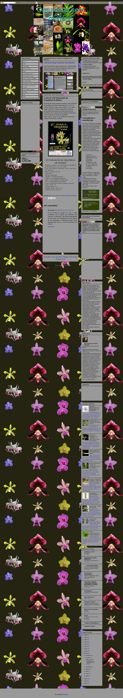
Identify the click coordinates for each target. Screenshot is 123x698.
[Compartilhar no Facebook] (53, 198)
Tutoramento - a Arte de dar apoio (94, 506)
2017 (85, 646)
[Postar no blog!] (50, 198)
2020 (85, 639)
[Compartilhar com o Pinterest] (55, 198)
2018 (85, 644)
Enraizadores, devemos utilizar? (94, 494)
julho (87, 671)
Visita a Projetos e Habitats (29, 78)
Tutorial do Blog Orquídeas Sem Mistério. (59, 63)
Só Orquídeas (88, 591)
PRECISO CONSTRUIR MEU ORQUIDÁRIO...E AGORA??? (94, 408)
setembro (88, 666)
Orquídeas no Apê (89, 551)
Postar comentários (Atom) (63, 265)
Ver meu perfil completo (89, 379)
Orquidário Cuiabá (89, 626)
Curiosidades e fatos (28, 73)
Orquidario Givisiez (89, 601)
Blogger (65, 694)
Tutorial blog (26, 66)
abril (87, 676)
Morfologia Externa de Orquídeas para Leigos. (94, 452)
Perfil (24, 64)
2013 (85, 678)
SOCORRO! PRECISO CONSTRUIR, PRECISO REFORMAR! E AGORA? (91, 583)
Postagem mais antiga (69, 257)
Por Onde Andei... (27, 81)
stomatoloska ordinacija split (91, 592)
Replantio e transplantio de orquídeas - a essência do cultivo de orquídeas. (94, 437)
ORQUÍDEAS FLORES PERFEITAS (90, 558)
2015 (85, 651)
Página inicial (60, 259)
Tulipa (86, 615)
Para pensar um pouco (28, 76)
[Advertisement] (91, 269)
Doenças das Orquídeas (92, 519)
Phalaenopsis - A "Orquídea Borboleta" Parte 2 (95, 422)
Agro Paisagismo (89, 597)
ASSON (69, 105)
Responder (51, 226)
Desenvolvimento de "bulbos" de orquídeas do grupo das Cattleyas (94, 465)
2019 (85, 642)
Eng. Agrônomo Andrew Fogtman (61, 195)
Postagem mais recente (52, 257)
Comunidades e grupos (28, 89)
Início (24, 61)
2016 (85, 648)
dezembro (88, 655)
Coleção (86, 610)
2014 (85, 653)
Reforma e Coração (89, 586)
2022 (85, 635)
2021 (85, 637)
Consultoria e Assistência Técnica (29, 86)
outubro (88, 657)
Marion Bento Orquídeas (91, 609)
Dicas (24, 71)
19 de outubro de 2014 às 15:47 (64, 210)
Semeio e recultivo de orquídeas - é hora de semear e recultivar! (95, 480)
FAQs (24, 96)
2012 (85, 681)
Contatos (25, 92)
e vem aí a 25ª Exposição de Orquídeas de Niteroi (89, 662)
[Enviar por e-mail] (48, 198)
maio (87, 673)
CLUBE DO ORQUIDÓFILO (91, 623)
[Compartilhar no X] (51, 198)
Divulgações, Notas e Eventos (30, 83)
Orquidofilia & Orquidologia (88, 573)
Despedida (86, 553)
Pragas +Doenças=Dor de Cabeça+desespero (94, 533)
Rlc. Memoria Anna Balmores (91, 560)
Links (24, 94)
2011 (85, 683)
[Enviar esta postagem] (45, 198)
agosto (88, 669)
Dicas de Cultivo (27, 68)
